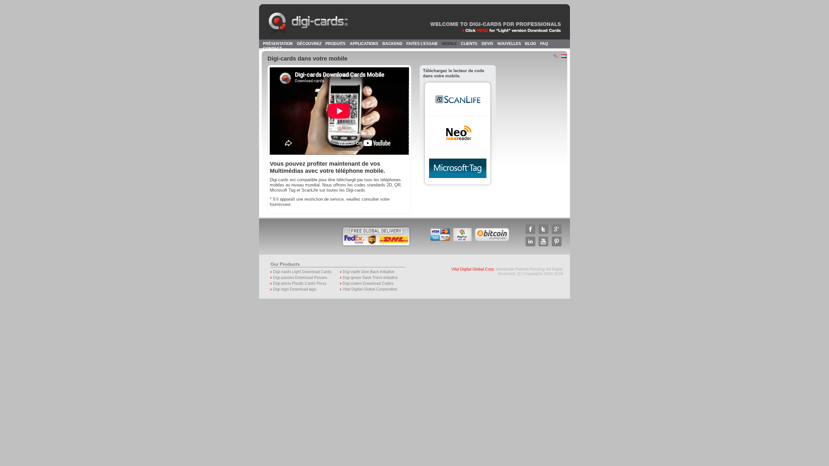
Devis (487, 43)
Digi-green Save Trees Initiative (370, 278)
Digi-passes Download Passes (300, 278)
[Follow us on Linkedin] (530, 244)
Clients (469, 43)
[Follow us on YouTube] (543, 244)
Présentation (278, 43)
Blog (530, 43)
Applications (364, 43)
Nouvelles (509, 43)
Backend (392, 43)
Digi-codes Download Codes (368, 283)
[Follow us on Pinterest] (557, 244)
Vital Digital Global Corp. (473, 269)
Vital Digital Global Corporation (370, 289)
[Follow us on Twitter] (543, 232)
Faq (544, 43)
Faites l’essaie (422, 43)
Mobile (449, 43)
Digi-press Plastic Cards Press (299, 283)
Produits (335, 43)
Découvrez (309, 43)
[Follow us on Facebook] (530, 232)
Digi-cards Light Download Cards (302, 272)
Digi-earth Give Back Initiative (368, 272)
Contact (272, 48)
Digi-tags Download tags (294, 289)
